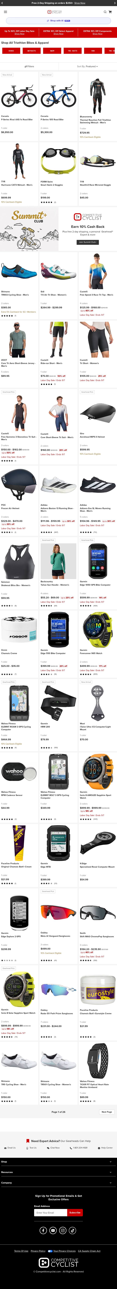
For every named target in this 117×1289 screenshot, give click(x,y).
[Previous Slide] (2, 3)
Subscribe (74, 1212)
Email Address (42, 1206)
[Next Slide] (115, 3)
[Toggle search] (105, 12)
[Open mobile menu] (5, 12)
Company (6, 1182)
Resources (7, 1172)
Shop (4, 1161)
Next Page (107, 1112)
